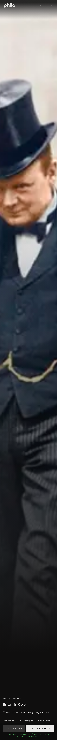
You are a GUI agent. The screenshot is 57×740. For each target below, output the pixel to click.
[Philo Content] (51, 5)
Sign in (42, 6)
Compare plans (14, 728)
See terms (35, 736)
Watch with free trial (40, 728)
